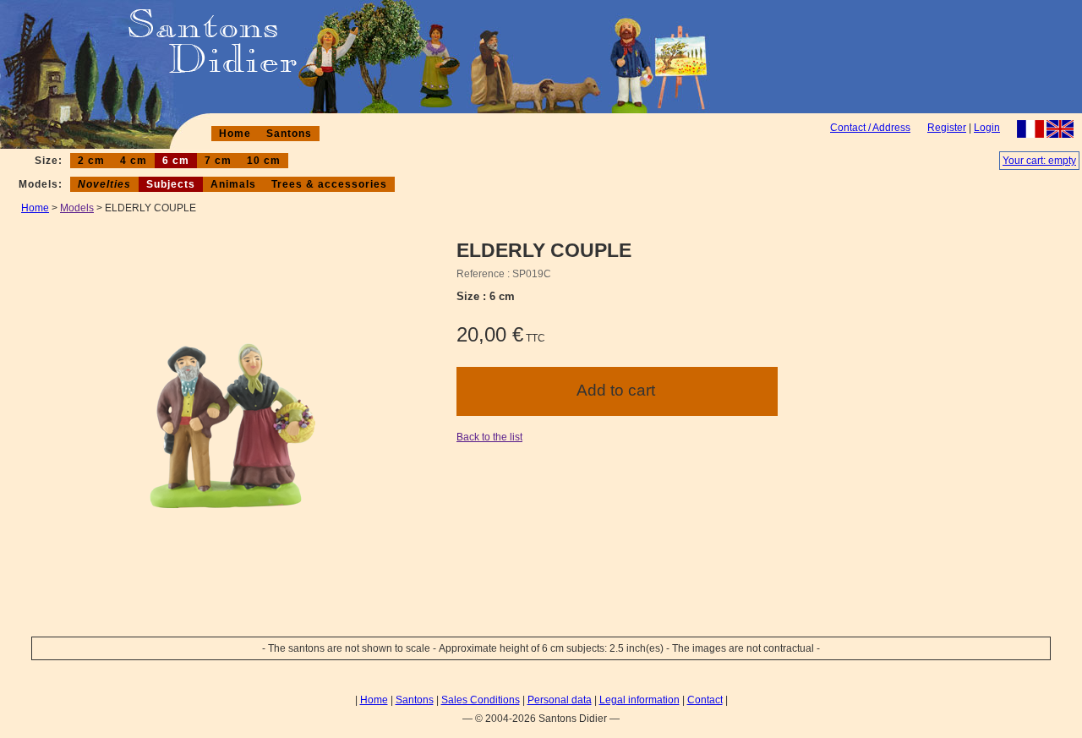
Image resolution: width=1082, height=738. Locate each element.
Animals (233, 184)
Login (987, 128)
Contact (705, 700)
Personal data (559, 700)
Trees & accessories (329, 184)
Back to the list (489, 437)
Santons (289, 133)
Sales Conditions (480, 700)
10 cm (264, 161)
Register (946, 128)
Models (77, 208)
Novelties (104, 184)
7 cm (218, 161)
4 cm (133, 161)
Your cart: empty (1039, 161)
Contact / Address (870, 128)
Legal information (639, 700)
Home (235, 133)
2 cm (91, 161)
